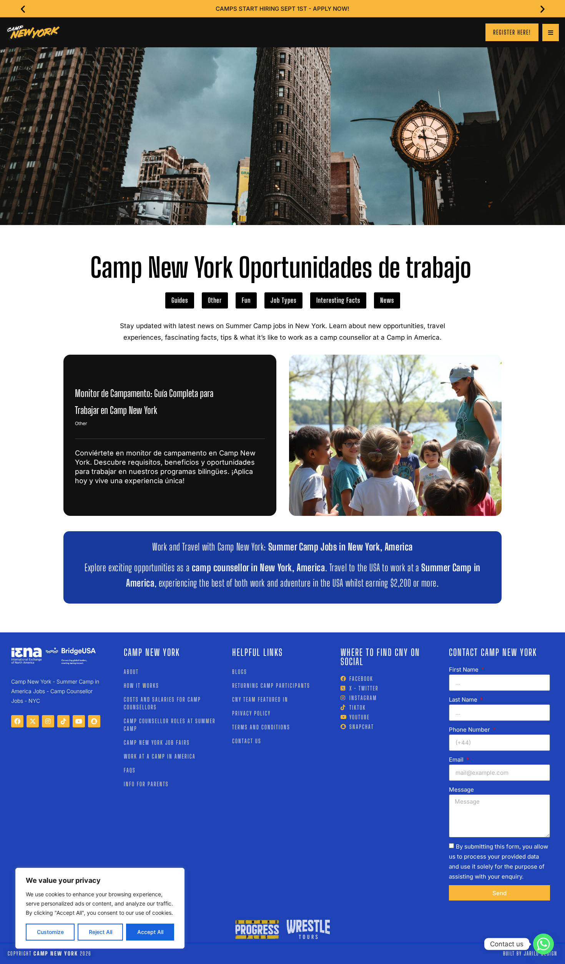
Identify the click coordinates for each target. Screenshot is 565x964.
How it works (141, 685)
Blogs (239, 671)
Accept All (150, 932)
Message (461, 789)
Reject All (100, 932)
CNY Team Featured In (260, 699)
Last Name (464, 699)
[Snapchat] (94, 721)
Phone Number (470, 729)
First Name (464, 669)
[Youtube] (79, 721)
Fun (246, 300)
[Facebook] (17, 721)
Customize (50, 932)
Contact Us (246, 740)
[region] (99, 908)
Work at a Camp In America (160, 756)
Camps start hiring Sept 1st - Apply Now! (282, 8)
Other (215, 300)
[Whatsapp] (543, 944)
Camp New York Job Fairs (157, 742)
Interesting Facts (338, 300)
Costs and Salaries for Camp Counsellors (162, 703)
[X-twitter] (33, 721)
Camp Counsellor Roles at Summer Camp (170, 724)
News (387, 300)
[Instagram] (48, 721)
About (131, 671)
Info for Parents (146, 784)
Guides (179, 300)
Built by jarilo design (530, 953)
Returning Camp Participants (271, 685)
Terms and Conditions (261, 727)
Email (457, 759)
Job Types (283, 300)
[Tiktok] (63, 721)
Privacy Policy (251, 713)
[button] (23, 8)
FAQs (130, 770)
